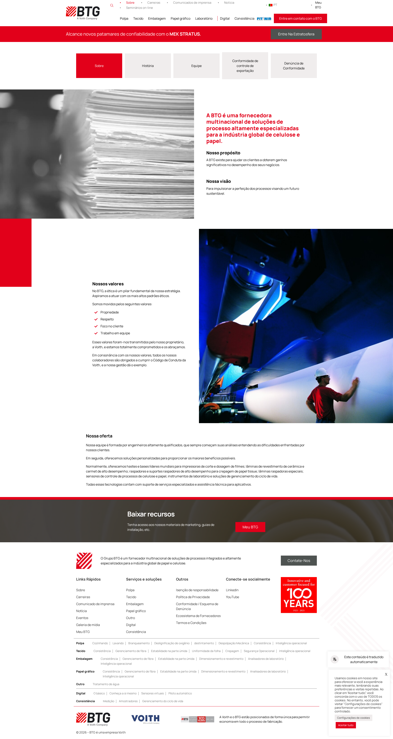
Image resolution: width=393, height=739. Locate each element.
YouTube (232, 597)
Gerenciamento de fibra (130, 651)
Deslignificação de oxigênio (172, 643)
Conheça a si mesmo (123, 693)
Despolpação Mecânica (234, 643)
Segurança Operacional (259, 651)
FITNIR (264, 18)
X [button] (386, 674)
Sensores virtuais (152, 693)
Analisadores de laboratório (266, 659)
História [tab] (148, 65)
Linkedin (232, 590)
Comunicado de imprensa (95, 604)
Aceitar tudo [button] (345, 725)
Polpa (124, 18)
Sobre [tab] (99, 65)
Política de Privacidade (193, 597)
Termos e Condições (191, 622)
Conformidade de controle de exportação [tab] (245, 66)
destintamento (204, 643)
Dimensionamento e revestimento (221, 659)
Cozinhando (100, 643)
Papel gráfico (180, 18)
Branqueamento (139, 643)
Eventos (82, 618)
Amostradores (128, 701)
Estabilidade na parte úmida (169, 651)
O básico (99, 693)
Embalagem (157, 18)
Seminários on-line (139, 8)
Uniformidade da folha (206, 651)
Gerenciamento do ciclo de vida (162, 701)
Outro (130, 618)
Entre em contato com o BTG (300, 18)
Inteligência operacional (291, 643)
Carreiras (153, 2)
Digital (225, 18)
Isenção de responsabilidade (197, 590)
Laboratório (203, 18)
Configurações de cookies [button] (353, 718)
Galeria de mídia (88, 625)
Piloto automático (180, 693)
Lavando (118, 643)
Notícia (229, 2)
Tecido (138, 18)
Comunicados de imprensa (192, 2)
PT (275, 5)
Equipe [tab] (196, 65)
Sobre (130, 2)
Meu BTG (318, 4)
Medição (108, 701)
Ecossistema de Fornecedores (198, 616)
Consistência (244, 18)
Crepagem (232, 651)
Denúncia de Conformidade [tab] (294, 65)
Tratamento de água (106, 684)
